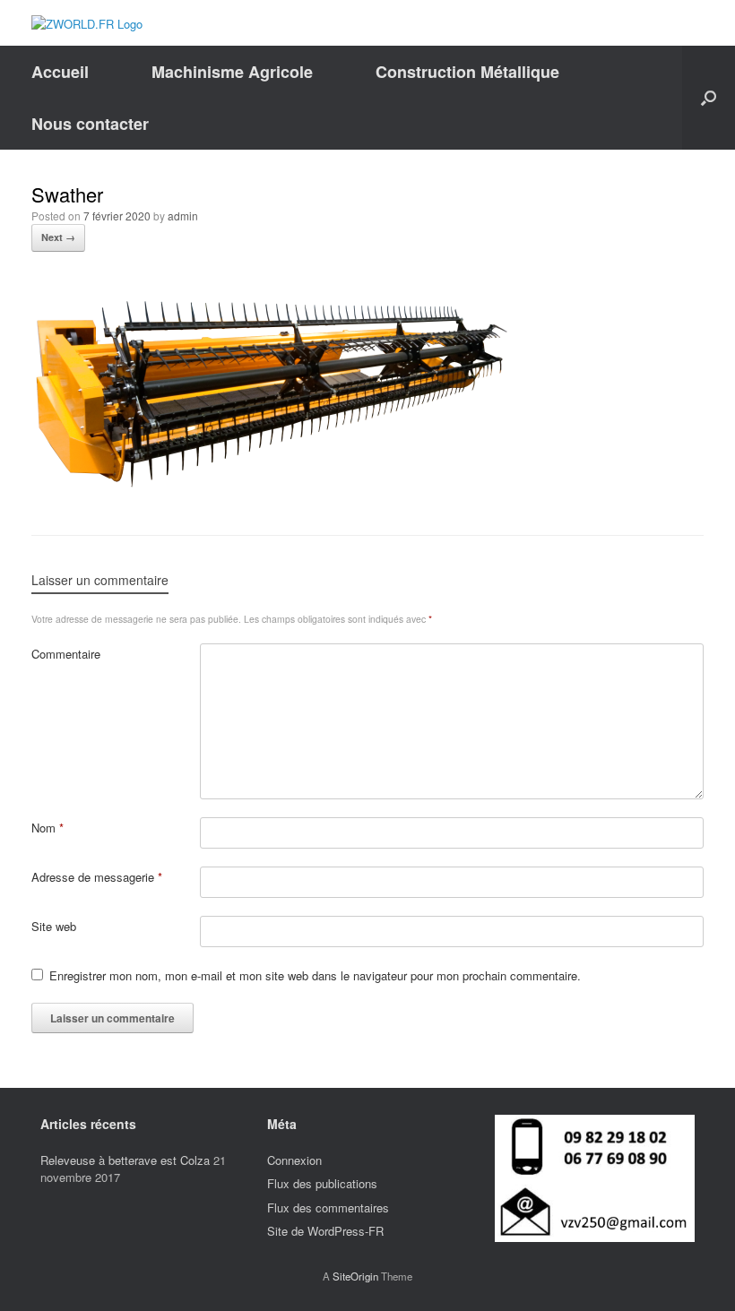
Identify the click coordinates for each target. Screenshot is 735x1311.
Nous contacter (90, 123)
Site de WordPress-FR (325, 1230)
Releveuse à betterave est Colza (125, 1160)
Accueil (60, 71)
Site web (53, 926)
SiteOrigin (355, 1276)
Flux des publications (322, 1183)
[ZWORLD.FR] (87, 22)
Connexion (294, 1160)
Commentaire (65, 653)
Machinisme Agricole (232, 71)
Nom (47, 827)
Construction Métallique (467, 71)
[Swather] (270, 484)
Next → (58, 237)
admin (183, 215)
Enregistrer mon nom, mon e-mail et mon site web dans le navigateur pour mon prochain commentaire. (315, 975)
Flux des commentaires (328, 1207)
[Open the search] (708, 98)
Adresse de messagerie (96, 876)
